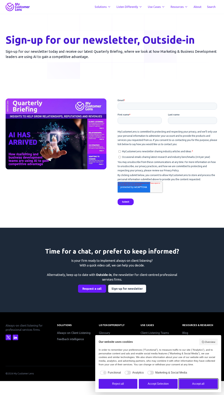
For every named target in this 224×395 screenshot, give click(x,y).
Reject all (118, 383)
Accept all (198, 383)
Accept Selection (158, 383)
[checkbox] (110, 373)
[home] (18, 7)
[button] (103, 7)
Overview (210, 342)
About (197, 6)
